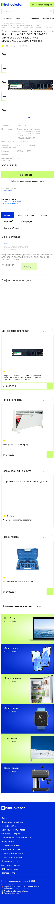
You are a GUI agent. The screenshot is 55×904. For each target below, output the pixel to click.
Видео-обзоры (11, 228)
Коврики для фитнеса (12, 853)
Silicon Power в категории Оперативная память (11, 202)
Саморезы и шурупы (11, 833)
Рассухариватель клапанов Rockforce (19, 582)
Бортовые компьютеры (13, 830)
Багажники (7, 18)
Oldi (6, 243)
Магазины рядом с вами (16, 246)
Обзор (43, 215)
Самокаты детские (10, 849)
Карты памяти (8, 873)
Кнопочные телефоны (12, 822)
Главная (5, 24)
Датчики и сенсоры (31, 18)
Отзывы (8, 221)
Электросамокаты (10, 865)
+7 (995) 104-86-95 (20, 889)
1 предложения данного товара (31, 181)
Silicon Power (6, 190)
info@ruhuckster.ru (19, 891)
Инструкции (26, 221)
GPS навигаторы (9, 869)
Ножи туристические (12, 857)
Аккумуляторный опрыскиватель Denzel (20, 520)
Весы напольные (9, 861)
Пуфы (4, 818)
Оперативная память (17, 24)
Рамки (17, 18)
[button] (44, 330)
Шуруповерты (8, 841)
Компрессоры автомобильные (16, 837)
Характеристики (26, 215)
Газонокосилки (8, 826)
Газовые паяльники (10, 845)
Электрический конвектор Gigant (17, 445)
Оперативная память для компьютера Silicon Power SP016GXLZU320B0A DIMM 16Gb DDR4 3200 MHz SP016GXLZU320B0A (22, 378)
